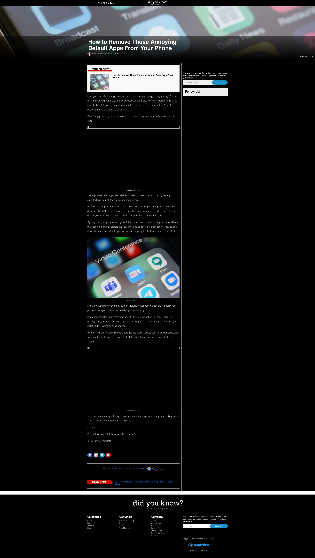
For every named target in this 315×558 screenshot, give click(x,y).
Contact (154, 525)
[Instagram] (217, 3)
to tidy (133, 96)
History (90, 528)
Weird (89, 520)
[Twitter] (213, 3)
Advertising (156, 523)
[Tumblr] (222, 3)
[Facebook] (208, 3)
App (121, 525)
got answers (131, 116)
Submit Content (157, 533)
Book (121, 523)
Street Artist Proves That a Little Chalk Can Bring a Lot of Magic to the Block (146, 483)
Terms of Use (156, 530)
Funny (89, 523)
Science (90, 525)
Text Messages (125, 528)
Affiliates (154, 535)
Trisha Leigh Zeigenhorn (101, 53)
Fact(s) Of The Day (126, 520)
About (153, 520)
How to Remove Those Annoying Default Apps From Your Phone (143, 76)
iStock (138, 190)
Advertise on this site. (199, 550)
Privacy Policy (156, 528)
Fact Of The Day (105, 3)
